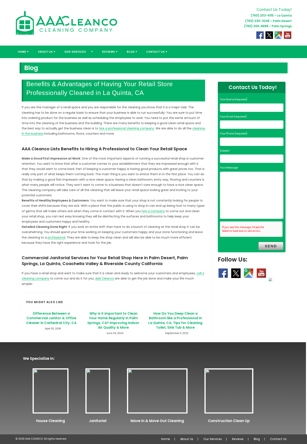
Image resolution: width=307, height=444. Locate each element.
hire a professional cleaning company (126, 128)
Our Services (212, 439)
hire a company (153, 211)
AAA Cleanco (104, 278)
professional (56, 237)
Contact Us (278, 439)
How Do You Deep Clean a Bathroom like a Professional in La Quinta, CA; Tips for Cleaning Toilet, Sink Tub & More (175, 320)
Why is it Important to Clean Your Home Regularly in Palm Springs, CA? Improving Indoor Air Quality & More (113, 320)
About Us (186, 439)
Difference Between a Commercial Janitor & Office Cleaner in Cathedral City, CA (51, 318)
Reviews (238, 439)
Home (165, 439)
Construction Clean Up (229, 420)
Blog (257, 439)
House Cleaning (50, 420)
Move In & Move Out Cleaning (157, 420)
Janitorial (98, 420)
